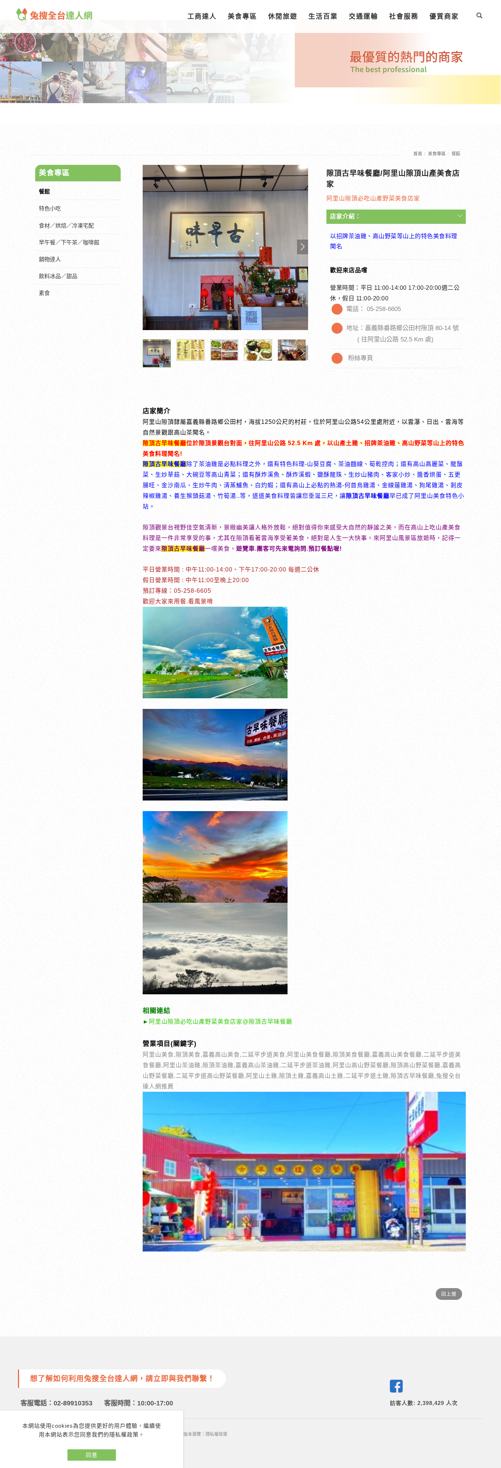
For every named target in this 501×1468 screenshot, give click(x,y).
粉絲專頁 (360, 358)
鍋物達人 (50, 259)
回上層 (449, 1294)
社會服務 (403, 16)
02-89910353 (73, 1403)
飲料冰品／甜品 (58, 276)
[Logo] (54, 14)
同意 (92, 1455)
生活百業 (323, 16)
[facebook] (396, 1386)
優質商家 (444, 16)
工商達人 (202, 16)
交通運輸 (363, 16)
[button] (479, 16)
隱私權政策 (216, 1434)
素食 (44, 293)
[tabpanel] (250, 62)
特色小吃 (50, 208)
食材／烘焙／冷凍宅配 (66, 225)
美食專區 (242, 16)
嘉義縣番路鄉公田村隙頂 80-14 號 (412, 328)
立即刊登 (491, 1368)
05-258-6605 (384, 309)
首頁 (417, 153)
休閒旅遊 (282, 16)
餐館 (455, 153)
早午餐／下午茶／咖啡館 (69, 242)
